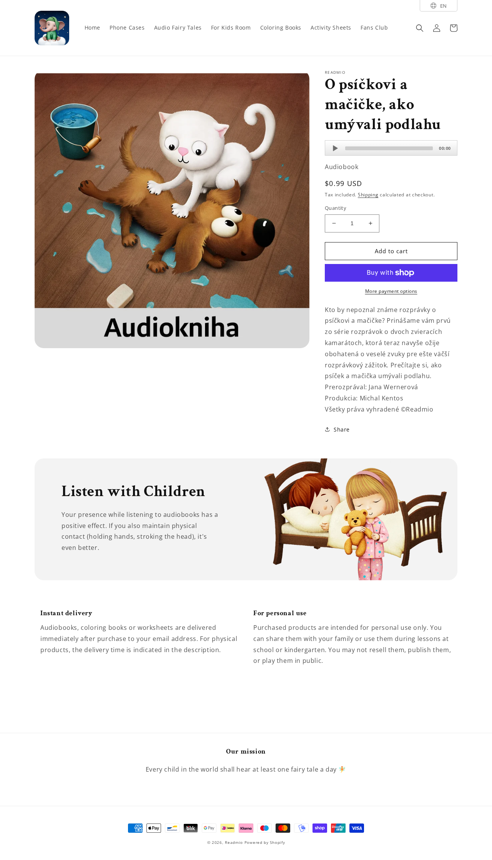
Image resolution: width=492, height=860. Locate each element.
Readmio (234, 842)
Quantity (335, 207)
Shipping (368, 194)
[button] (419, 28)
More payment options (391, 291)
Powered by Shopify (264, 842)
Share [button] (342, 429)
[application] (391, 148)
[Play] (335, 148)
